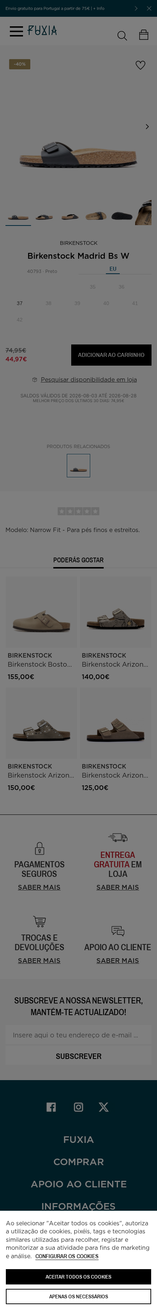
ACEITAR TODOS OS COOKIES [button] (78, 1276)
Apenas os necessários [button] (78, 1296)
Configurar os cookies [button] (67, 1256)
